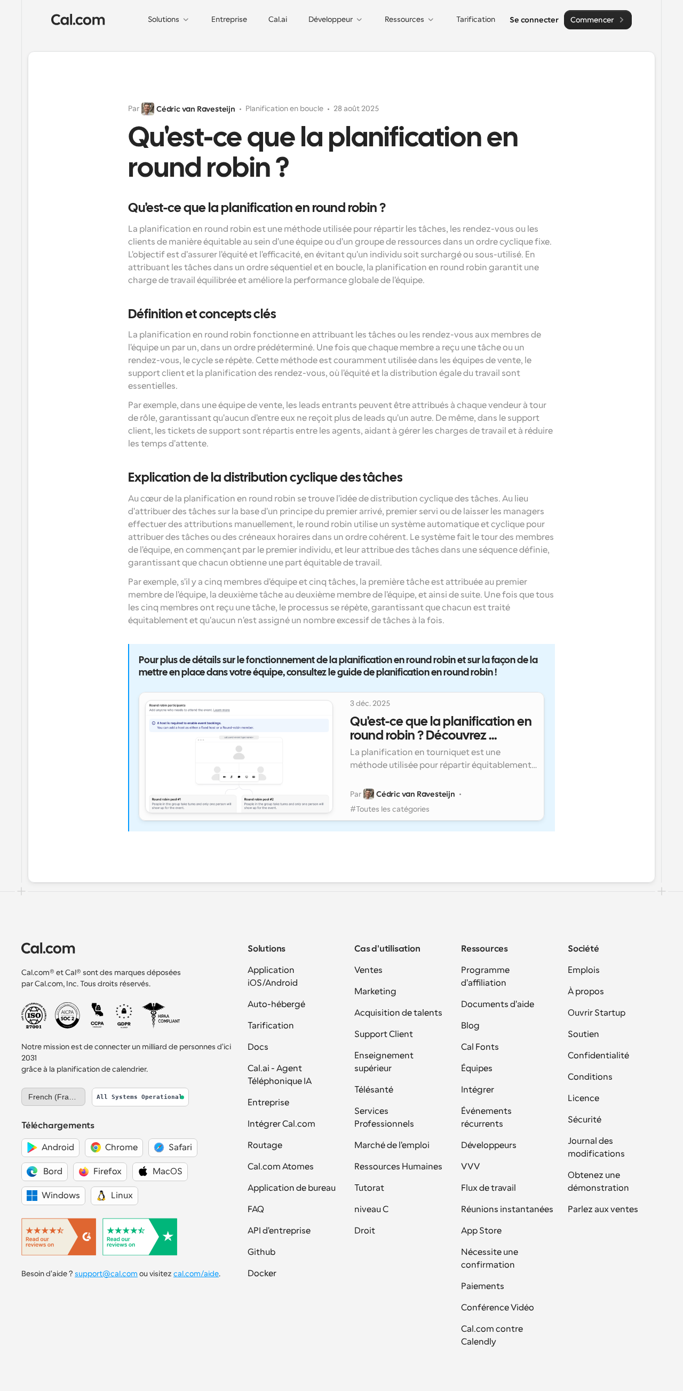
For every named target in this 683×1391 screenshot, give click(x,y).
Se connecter (534, 19)
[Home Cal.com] (78, 20)
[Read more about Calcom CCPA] (97, 1015)
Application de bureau (292, 1188)
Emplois (584, 970)
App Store (481, 1231)
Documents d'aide (497, 1004)
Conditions (590, 1077)
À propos (586, 991)
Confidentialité (598, 1055)
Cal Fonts (480, 1047)
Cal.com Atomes (281, 1167)
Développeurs (489, 1145)
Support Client (383, 1034)
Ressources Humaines (398, 1167)
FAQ (256, 1209)
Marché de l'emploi (392, 1145)
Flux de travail (488, 1188)
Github (261, 1252)
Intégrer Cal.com (281, 1124)
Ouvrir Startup (596, 1013)
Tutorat (369, 1188)
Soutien (583, 1034)
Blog (470, 1026)
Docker (262, 1273)
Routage (265, 1145)
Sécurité (584, 1120)
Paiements (482, 1286)
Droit (364, 1231)
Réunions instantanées (507, 1209)
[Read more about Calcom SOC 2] (67, 1015)
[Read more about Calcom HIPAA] (161, 1015)
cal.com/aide (196, 1273)
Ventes (368, 970)
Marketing (375, 991)
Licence (583, 1098)
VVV (470, 1167)
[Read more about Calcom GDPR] (124, 1015)
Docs (258, 1047)
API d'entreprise (279, 1231)
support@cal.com (106, 1273)
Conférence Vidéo (497, 1308)
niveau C (371, 1209)
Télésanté (373, 1090)
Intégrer (477, 1090)
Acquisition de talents (398, 1013)
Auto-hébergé (276, 1004)
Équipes (477, 1068)
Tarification (271, 1026)
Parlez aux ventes (603, 1209)
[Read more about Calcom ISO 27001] (33, 1015)
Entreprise (268, 1102)
